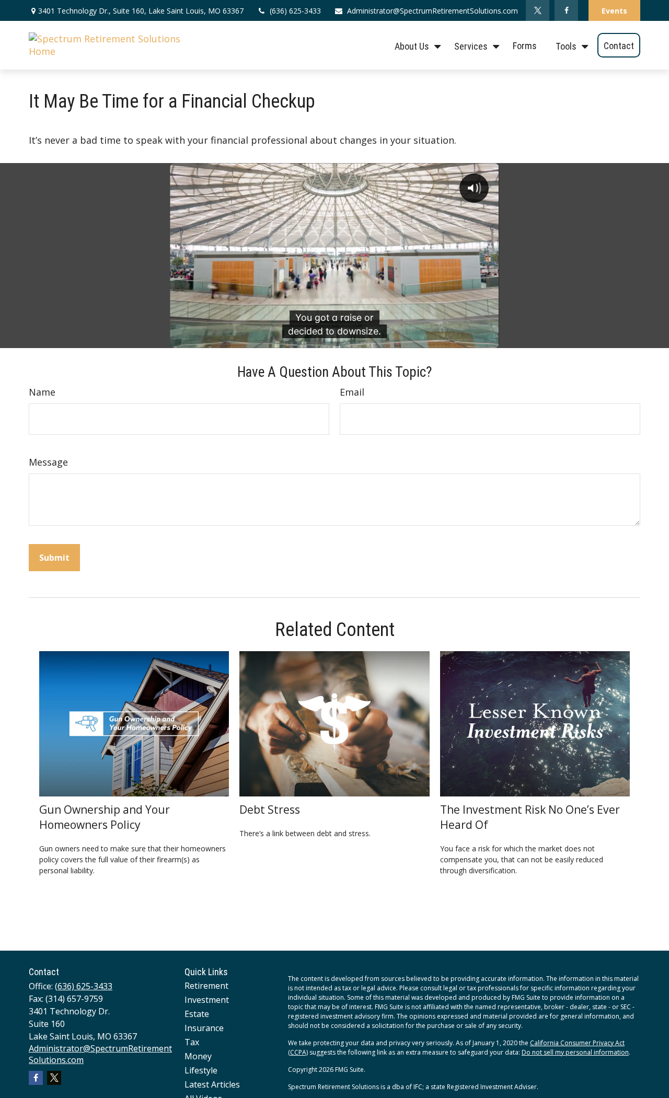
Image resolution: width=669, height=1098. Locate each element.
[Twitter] (537, 10)
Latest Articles (212, 1084)
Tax (191, 1042)
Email (352, 392)
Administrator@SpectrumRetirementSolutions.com (432, 11)
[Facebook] (566, 10)
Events (614, 11)
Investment (206, 999)
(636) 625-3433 (295, 11)
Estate (196, 1014)
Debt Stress (269, 809)
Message (48, 462)
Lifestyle (200, 1070)
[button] (415, 45)
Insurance (204, 1028)
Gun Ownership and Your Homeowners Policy (104, 817)
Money (198, 1056)
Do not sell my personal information (575, 1052)
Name (42, 392)
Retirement (206, 985)
